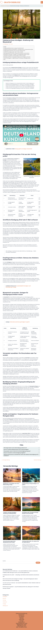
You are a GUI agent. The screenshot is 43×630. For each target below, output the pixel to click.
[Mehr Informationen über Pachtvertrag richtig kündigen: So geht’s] (31, 475)
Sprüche (4, 598)
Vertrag (4, 600)
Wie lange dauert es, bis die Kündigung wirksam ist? (15, 447)
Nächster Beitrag (38, 459)
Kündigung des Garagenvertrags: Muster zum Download (30, 513)
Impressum (21, 614)
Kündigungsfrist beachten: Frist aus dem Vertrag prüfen (14, 50)
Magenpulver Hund (21, 624)
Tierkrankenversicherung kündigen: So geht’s (20, 322)
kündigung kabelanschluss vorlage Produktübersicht (13, 48)
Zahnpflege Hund (21, 625)
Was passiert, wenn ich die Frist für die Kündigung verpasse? (17, 451)
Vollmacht (5, 602)
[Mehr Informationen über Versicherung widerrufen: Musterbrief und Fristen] (12, 533)
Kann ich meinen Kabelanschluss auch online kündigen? (16, 449)
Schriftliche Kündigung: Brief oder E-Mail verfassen (13, 52)
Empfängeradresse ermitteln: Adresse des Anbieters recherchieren (16, 53)
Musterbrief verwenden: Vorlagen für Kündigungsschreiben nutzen (16, 54)
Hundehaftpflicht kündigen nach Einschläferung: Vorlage (18, 286)
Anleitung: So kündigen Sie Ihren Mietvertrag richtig (11, 484)
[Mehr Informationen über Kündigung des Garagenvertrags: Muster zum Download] (31, 504)
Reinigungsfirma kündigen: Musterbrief (23, 148)
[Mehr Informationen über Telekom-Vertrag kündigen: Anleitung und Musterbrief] (12, 504)
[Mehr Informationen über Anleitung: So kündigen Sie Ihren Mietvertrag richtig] (12, 475)
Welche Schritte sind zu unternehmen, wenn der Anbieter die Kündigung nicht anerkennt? (21, 455)
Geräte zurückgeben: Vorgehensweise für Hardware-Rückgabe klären (16, 58)
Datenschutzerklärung (21, 613)
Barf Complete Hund (21, 627)
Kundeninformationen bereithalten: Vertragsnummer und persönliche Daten (18, 49)
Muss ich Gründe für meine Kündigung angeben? (14, 452)
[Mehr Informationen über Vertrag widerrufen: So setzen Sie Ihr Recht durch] (31, 533)
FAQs (4, 59)
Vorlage (4, 603)
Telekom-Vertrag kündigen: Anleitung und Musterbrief (9, 513)
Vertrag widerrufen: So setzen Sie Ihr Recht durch (30, 542)
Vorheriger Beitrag (5, 459)
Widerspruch (5, 605)
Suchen (4, 560)
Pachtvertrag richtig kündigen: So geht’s (30, 484)
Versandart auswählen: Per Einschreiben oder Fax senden (14, 55)
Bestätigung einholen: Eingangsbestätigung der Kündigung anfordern (16, 56)
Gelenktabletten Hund (21, 623)
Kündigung (5, 44)
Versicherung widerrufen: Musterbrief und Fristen (9, 542)
